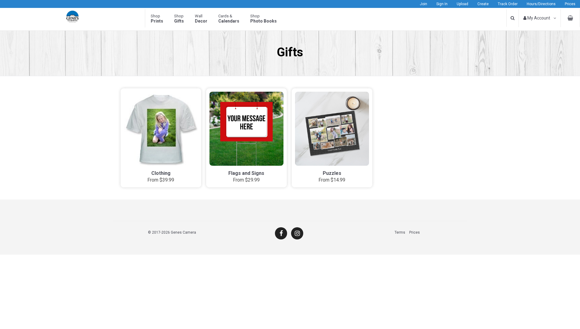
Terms (400, 232)
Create (483, 4)
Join (423, 4)
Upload (462, 4)
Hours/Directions (541, 4)
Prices (570, 4)
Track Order (508, 4)
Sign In (442, 4)
